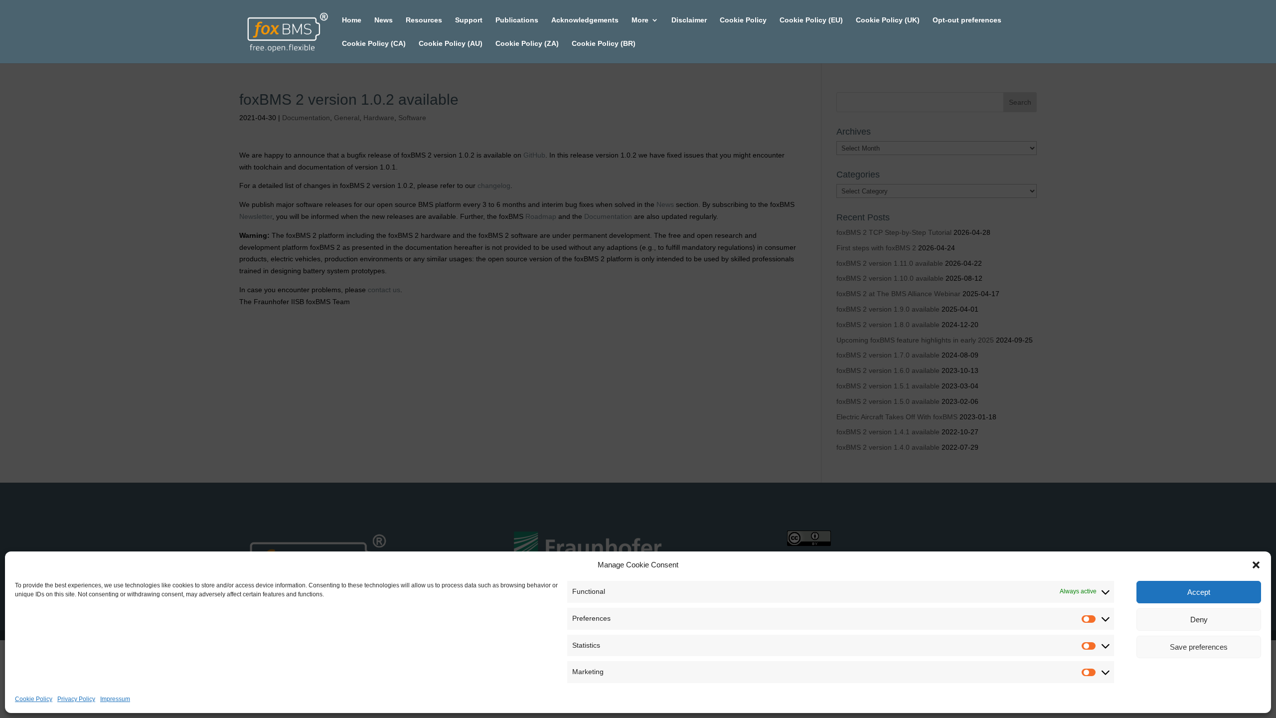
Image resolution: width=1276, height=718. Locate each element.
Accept (1198, 592)
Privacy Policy (76, 699)
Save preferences (1199, 647)
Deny (1199, 619)
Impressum (115, 699)
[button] (1256, 565)
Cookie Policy (33, 699)
